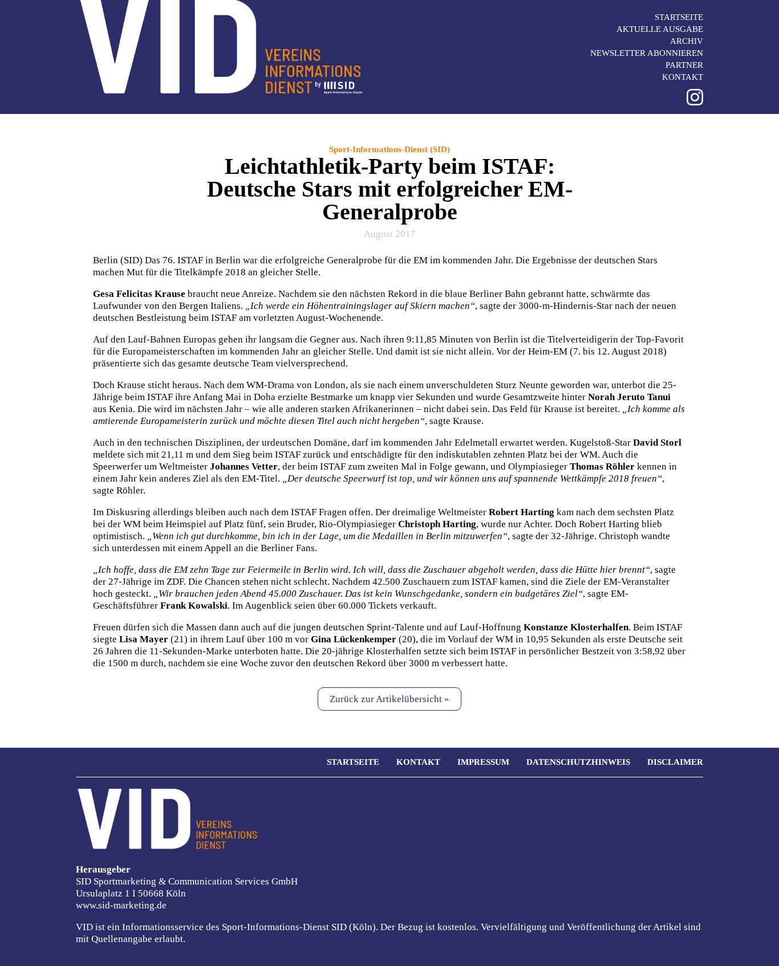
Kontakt (682, 76)
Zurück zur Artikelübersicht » (389, 699)
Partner (684, 65)
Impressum (483, 762)
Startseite (679, 17)
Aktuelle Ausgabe (659, 29)
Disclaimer (675, 762)
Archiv (686, 41)
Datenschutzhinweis (578, 762)
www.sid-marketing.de (121, 905)
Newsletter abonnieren (646, 53)
